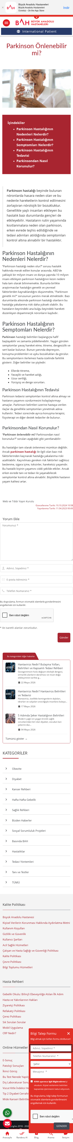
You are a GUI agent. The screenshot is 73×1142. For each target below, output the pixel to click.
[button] (7, 1123)
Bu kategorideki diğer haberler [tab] (21, 656)
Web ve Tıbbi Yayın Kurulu (18, 501)
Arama (51, 1137)
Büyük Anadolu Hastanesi (18, 917)
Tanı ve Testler (20, 872)
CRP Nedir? (9, 1033)
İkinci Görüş (10, 1071)
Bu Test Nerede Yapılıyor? (18, 1077)
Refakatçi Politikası (14, 1011)
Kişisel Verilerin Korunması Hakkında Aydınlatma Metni (36, 923)
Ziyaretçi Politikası (14, 1005)
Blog (36, 1137)
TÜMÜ (15, 882)
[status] (50, 1073)
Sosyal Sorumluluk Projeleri (28, 830)
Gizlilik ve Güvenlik (14, 934)
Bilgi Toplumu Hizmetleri (18, 967)
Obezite (16, 768)
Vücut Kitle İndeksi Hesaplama (21, 1088)
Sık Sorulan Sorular (14, 1022)
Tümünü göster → (16, 738)
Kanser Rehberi (20, 789)
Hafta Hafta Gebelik (23, 799)
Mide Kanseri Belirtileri (16, 1099)
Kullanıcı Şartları (12, 939)
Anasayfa (7, 1137)
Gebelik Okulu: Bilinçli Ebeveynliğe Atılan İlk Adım (33, 994)
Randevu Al (21, 1137)
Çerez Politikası (12, 1016)
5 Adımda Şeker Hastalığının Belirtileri (41, 715)
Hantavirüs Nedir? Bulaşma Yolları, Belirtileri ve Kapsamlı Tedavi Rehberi (40, 666)
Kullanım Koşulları (14, 928)
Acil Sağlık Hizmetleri (15, 945)
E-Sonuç (7, 1060)
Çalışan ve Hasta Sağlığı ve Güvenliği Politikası (30, 950)
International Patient (39, 31)
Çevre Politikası (12, 961)
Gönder (64, 637)
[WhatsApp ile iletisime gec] (7, 1112)
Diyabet (16, 779)
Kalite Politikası (12, 956)
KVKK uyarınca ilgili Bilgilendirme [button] (50, 1081)
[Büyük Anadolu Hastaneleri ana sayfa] (36, 22)
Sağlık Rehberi (20, 810)
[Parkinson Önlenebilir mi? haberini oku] (36, 88)
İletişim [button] (65, 1137)
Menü (6, 22)
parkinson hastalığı (23, 451)
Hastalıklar (18, 851)
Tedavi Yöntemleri (22, 861)
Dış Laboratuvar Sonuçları (18, 1082)
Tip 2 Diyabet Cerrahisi (16, 1093)
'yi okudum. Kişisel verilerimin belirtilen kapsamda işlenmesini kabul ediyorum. (52, 1085)
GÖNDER (61, 1126)
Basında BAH (19, 841)
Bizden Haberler (21, 820)
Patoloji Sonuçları (13, 1065)
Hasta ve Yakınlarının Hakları (20, 1000)
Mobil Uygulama (13, 1027)
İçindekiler (16, 123)
